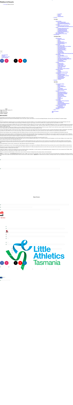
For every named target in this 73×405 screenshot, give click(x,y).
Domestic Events (22, 271)
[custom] (11, 263)
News (55, 109)
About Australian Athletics (64, 270)
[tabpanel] (36, 135)
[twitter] (16, 263)
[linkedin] (25, 263)
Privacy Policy (7, 285)
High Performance (51, 270)
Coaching (49, 272)
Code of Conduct (2, 285)
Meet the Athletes (37, 270)
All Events (21, 270)
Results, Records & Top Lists (23, 273)
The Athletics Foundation (38, 272)
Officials (49, 273)
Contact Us (57, 108)
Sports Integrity (62, 273)
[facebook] (2, 263)
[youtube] (20, 263)
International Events (22, 272)
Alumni (35, 271)
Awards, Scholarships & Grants (65, 272)
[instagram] (7, 263)
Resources (61, 271)
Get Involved (50, 271)
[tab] (2, 113)
